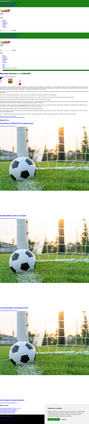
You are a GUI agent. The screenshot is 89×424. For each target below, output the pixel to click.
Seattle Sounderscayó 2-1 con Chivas (7, 412)
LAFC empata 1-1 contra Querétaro (12, 400)
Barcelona (5, 21)
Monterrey (5, 27)
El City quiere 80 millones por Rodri (7, 5)
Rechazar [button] (57, 419)
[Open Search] (0, 29)
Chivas (4, 25)
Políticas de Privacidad (7, 419)
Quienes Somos (6, 418)
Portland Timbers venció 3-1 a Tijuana (8, 3)
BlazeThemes (14, 416)
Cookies (4, 421)
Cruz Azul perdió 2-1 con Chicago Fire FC (9, 4)
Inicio (4, 20)
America (4, 24)
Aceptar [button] (50, 419)
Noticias (4, 22)
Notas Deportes (6, 70)
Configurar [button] (63, 419)
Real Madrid (5, 23)
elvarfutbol (2, 76)
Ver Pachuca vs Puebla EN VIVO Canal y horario (10, 2)
